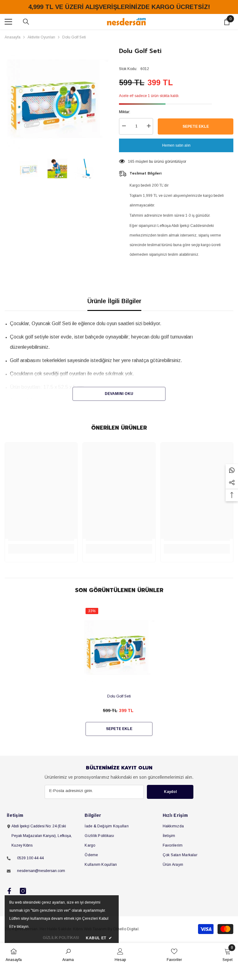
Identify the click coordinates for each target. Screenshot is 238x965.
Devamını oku (119, 394)
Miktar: (124, 112)
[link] (68, 954)
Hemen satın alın (176, 145)
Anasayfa (12, 37)
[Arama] (26, 21)
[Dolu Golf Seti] (119, 647)
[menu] (8, 21)
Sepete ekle (196, 126)
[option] (57, 98)
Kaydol (170, 792)
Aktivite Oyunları (41, 37)
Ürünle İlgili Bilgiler (114, 301)
